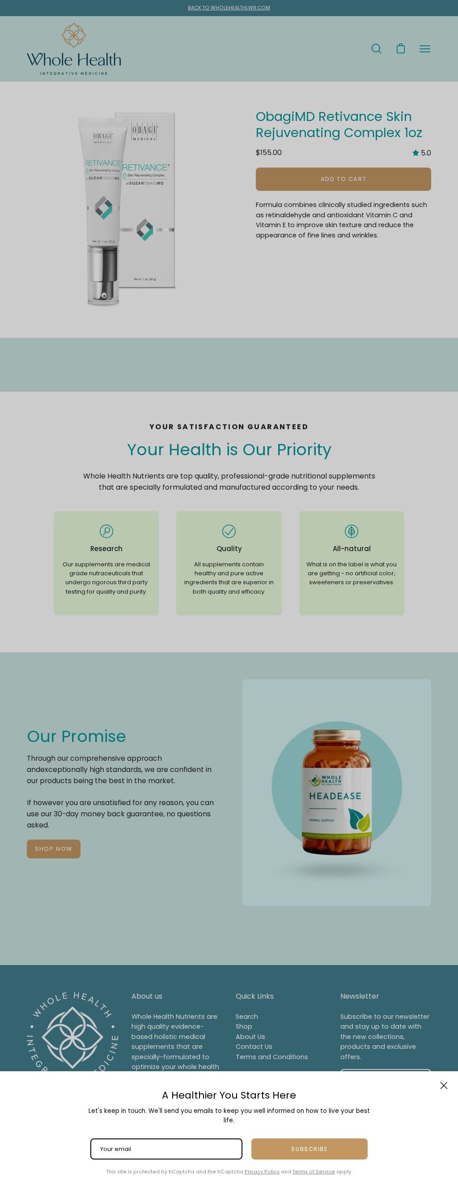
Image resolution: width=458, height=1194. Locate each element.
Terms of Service (314, 1171)
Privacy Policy (262, 1171)
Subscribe (309, 1149)
